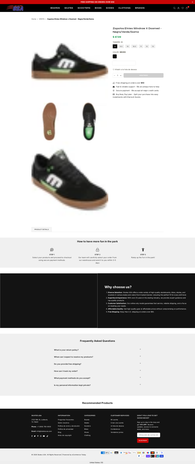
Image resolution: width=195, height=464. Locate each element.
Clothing (87, 435)
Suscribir (143, 440)
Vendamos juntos (117, 432)
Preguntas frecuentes (66, 420)
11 (141, 46)
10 (127, 46)
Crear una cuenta (117, 423)
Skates (86, 423)
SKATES (68, 8)
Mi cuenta (114, 420)
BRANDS (140, 8)
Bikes (86, 429)
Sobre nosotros (63, 423)
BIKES (98, 8)
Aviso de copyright (64, 435)
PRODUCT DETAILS (41, 229)
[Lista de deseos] (183, 8)
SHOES (110, 8)
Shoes (86, 432)
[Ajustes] (178, 8)
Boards (86, 420)
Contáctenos (115, 429)
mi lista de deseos (117, 426)
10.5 (134, 46)
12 (147, 46)
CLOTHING (124, 8)
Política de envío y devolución (69, 426)
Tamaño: (117, 42)
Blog (59, 432)
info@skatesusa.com (44, 431)
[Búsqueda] (174, 8)
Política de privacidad (65, 429)
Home (33, 19)
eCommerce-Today (79, 455)
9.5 (121, 46)
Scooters (87, 426)
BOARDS (55, 8)
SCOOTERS (84, 8)
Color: (119, 52)
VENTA (41, 19)
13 (153, 46)
